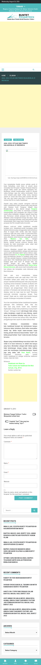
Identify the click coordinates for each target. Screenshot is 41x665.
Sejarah (8, 140)
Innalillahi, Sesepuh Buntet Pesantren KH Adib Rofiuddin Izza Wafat (20, 543)
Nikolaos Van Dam (19, 239)
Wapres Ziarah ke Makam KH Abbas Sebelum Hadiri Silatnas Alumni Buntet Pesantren (20, 8)
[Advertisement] (20, 42)
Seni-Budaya (18, 140)
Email (6, 472)
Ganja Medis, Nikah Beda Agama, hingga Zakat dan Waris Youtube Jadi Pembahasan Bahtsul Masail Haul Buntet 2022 (19, 601)
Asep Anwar (8, 598)
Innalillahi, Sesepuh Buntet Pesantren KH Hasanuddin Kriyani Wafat (20, 527)
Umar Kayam (25, 352)
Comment (8, 442)
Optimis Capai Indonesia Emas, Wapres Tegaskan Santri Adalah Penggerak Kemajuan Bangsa (18, 560)
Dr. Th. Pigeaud (20, 254)
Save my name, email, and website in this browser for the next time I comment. (18, 493)
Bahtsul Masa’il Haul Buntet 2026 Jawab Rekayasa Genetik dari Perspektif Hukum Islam (19, 535)
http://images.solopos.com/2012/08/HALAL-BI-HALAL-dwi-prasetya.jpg (25, 177)
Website (6, 481)
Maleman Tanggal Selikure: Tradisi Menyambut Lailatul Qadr (15, 415)
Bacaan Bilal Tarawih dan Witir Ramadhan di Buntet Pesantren (20, 586)
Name (6, 463)
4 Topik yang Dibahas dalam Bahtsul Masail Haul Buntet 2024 (18, 593)
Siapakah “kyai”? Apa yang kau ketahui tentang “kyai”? (19, 422)
